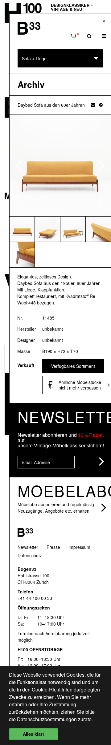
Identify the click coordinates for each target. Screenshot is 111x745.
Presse (53, 547)
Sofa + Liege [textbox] (34, 58)
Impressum (79, 547)
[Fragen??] (101, 104)
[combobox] (60, 58)
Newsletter (28, 547)
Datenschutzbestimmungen (47, 719)
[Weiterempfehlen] (93, 104)
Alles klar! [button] (33, 734)
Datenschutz (30, 555)
